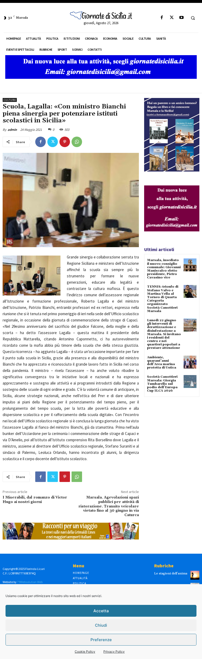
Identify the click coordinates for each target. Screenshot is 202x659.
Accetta (101, 610)
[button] (192, 17)
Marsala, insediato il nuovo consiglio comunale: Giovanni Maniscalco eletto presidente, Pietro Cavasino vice (164, 268)
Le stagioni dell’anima (170, 573)
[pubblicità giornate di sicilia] (101, 77)
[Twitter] (171, 17)
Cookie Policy (85, 651)
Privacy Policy (114, 651)
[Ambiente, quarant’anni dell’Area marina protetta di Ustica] (190, 362)
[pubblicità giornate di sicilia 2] (171, 230)
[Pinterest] (64, 142)
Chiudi (101, 625)
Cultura (10, 100)
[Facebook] (161, 17)
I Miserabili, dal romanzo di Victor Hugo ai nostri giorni (35, 499)
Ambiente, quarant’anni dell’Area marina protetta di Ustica (161, 362)
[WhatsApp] (77, 142)
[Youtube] (181, 17)
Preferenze (101, 639)
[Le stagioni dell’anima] (194, 575)
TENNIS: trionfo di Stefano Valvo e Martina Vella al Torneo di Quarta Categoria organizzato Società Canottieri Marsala (162, 299)
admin (12, 129)
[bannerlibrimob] (171, 170)
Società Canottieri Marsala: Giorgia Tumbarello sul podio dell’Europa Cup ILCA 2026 (162, 384)
